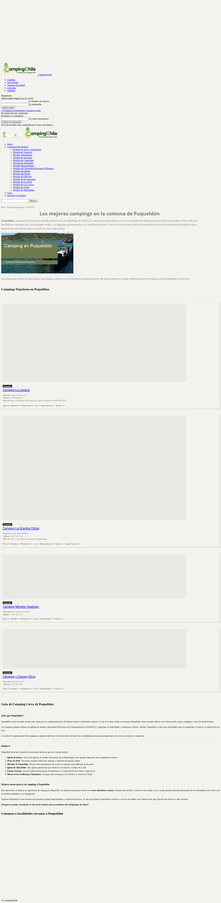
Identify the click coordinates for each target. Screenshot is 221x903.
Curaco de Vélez (113, 842)
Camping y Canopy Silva (19, 676)
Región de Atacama (22, 157)
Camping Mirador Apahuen (21, 606)
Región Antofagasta (22, 155)
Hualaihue (113, 856)
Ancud (113, 826)
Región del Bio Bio (22, 176)
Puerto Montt (113, 869)
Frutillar (113, 848)
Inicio (10, 144)
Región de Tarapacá (22, 152)
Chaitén (113, 834)
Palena (113, 866)
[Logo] (12, 139)
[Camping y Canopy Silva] (94, 649)
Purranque (113, 880)
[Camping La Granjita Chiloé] (94, 468)
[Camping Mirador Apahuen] (94, 576)
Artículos (11, 88)
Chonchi (113, 837)
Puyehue (113, 883)
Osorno (113, 864)
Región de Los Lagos (23, 184)
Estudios (11, 79)
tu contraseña (35, 104)
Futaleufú (113, 850)
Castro (113, 831)
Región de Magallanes (23, 190)
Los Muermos (113, 861)
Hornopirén (113, 853)
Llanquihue (113, 858)
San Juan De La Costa (113, 896)
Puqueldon (7, 386)
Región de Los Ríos (22, 182)
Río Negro (113, 891)
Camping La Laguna (16, 390)
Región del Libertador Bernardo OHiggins (33, 168)
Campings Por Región (17, 147)
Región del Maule (21, 171)
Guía (9, 192)
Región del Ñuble (21, 174)
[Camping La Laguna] (94, 342)
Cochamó (113, 839)
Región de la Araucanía (24, 179)
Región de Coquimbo (23, 160)
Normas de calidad (16, 85)
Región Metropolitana (23, 165)
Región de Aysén (21, 187)
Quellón (113, 885)
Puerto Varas (113, 875)
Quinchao (113, 888)
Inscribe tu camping (16, 195)
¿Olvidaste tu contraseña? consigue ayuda (21, 110)
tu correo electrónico (38, 118)
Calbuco (113, 829)
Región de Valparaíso (23, 163)
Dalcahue (113, 845)
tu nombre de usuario (39, 101)
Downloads (12, 82)
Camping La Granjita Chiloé (21, 528)
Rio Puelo (113, 893)
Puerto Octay (113, 872)
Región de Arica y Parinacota (27, 149)
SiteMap (11, 90)
